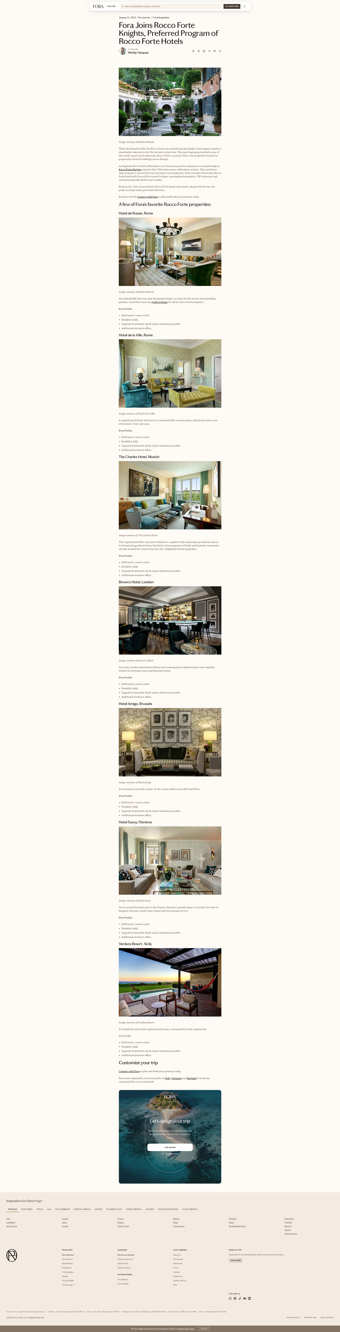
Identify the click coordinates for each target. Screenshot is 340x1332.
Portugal (232, 1219)
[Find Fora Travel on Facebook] (235, 1298)
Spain (175, 1222)
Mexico (176, 1219)
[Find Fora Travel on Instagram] (230, 1298)
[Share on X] (198, 51)
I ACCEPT (203, 1329)
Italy (167, 1078)
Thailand (288, 1222)
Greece (121, 1222)
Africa (231, 1222)
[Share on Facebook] (193, 51)
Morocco (288, 1226)
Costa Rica (289, 1219)
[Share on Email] (214, 51)
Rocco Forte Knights (130, 169)
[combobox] (172, 6)
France (121, 1219)
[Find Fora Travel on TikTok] (239, 1298)
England (191, 1078)
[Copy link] (220, 51)
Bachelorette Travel (237, 1226)
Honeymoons (178, 1226)
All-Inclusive (11, 1226)
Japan (64, 1222)
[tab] (12, 1210)
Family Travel (123, 1226)
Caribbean (10, 1222)
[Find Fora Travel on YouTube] (244, 1298)
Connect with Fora (147, 196)
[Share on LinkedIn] (204, 51)
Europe (65, 1219)
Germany (177, 1078)
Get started (170, 1147)
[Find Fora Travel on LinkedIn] (249, 1298)
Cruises (65, 1226)
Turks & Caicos (290, 1234)
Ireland (287, 1230)
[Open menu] (244, 6)
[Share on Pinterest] (209, 51)
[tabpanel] (170, 1226)
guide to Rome (159, 302)
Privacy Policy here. (186, 1328)
